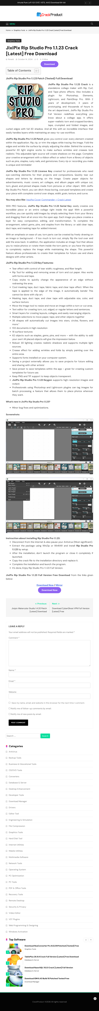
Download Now (45, 585)
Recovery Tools (16, 894)
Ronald (11, 59)
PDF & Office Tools (17, 888)
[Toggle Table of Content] (35, 71)
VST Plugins (14, 919)
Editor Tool (14, 813)
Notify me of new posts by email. (26, 714)
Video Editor (14, 913)
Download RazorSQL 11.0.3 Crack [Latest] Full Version (49, 967)
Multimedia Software (18, 857)
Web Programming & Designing (23, 925)
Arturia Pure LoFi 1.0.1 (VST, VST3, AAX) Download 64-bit (41, 3)
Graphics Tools (13, 41)
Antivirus (13, 751)
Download (49, 64)
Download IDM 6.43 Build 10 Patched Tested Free (47, 978)
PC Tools (13, 882)
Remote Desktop (16, 900)
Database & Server (18, 782)
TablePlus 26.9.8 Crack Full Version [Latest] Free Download (52, 956)
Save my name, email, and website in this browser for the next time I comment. (48, 703)
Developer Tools (16, 795)
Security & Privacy (17, 906)
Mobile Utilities (16, 851)
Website (12, 692)
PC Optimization (16, 875)
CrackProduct (38, 1002)
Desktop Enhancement (19, 789)
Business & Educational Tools (22, 764)
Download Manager (18, 801)
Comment (14, 637)
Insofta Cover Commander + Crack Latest (48, 199)
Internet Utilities (16, 844)
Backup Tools (15, 757)
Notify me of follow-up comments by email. (31, 708)
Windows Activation (18, 931)
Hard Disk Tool (15, 838)
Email (12, 681)
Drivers (12, 807)
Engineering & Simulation (20, 820)
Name (12, 670)
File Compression (17, 826)
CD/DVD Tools (15, 770)
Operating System (17, 869)
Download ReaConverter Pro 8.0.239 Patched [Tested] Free (52, 946)
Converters (14, 776)
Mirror (59, 585)
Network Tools (15, 863)
